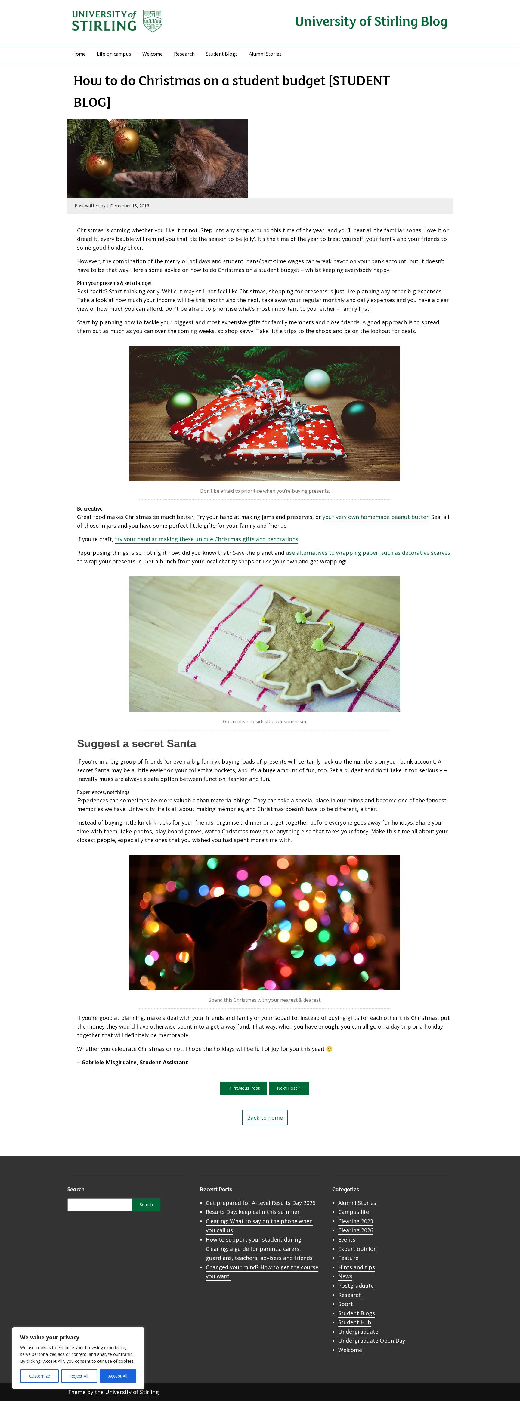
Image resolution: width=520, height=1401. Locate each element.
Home (79, 54)
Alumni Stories (265, 54)
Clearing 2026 (355, 1230)
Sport (345, 1303)
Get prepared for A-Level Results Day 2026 (260, 1202)
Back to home (265, 1117)
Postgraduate (356, 1285)
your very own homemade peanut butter (376, 516)
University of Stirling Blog (371, 20)
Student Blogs (222, 54)
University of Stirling (132, 1392)
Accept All (117, 1376)
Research (184, 54)
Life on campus (114, 54)
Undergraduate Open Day (371, 1340)
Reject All (79, 1376)
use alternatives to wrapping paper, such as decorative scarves (368, 552)
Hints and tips (356, 1267)
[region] (78, 1358)
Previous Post (246, 1088)
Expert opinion (357, 1248)
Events (346, 1239)
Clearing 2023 (355, 1221)
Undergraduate (358, 1331)
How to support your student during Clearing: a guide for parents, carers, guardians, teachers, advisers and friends (259, 1248)
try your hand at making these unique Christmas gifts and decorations (206, 539)
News (345, 1276)
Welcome (152, 54)
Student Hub (354, 1322)
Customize (39, 1376)
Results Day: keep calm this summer (253, 1211)
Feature (348, 1257)
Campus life (353, 1211)
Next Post (287, 1088)
